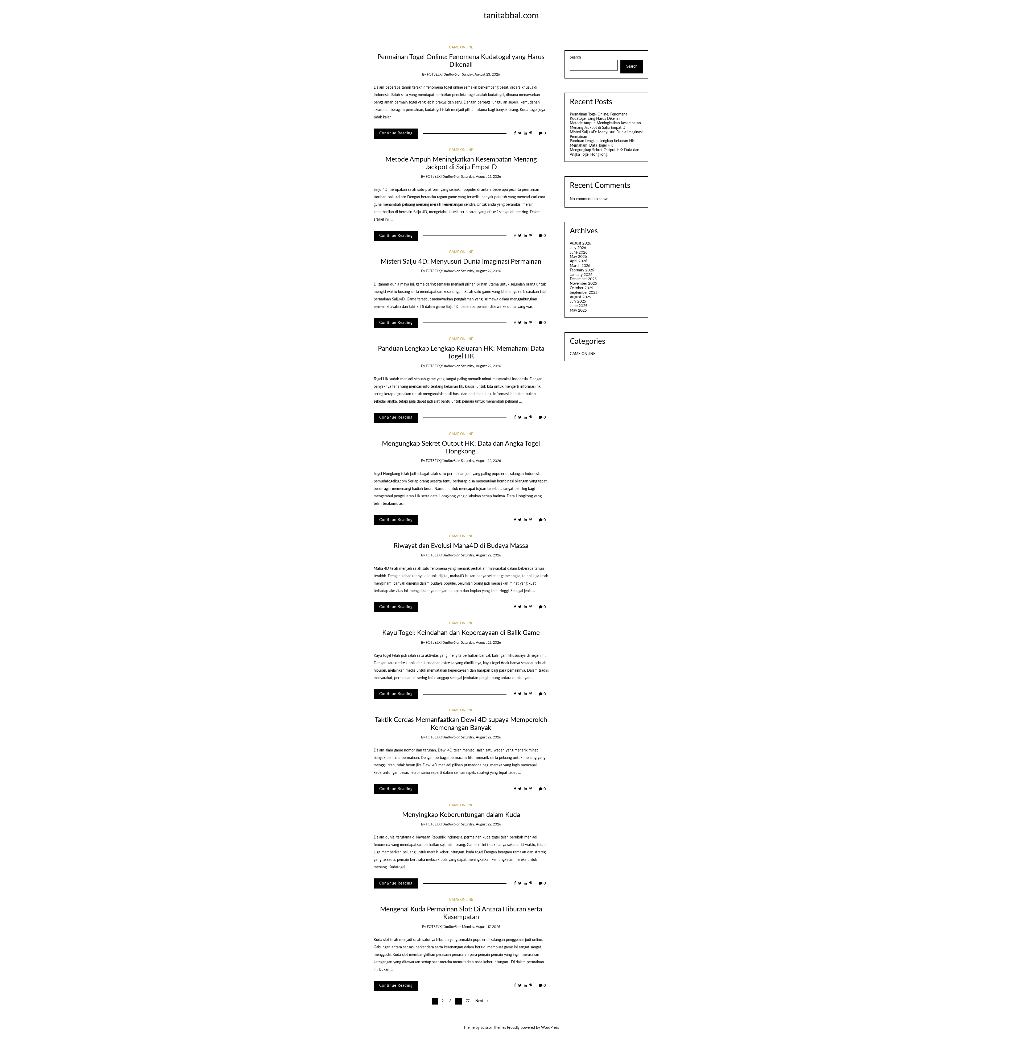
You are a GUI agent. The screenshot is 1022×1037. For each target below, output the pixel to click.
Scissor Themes (493, 1028)
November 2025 (583, 284)
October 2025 (581, 288)
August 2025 (580, 297)
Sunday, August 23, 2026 (481, 74)
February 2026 (582, 270)
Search (575, 57)
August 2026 (580, 243)
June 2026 (578, 252)
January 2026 (581, 275)
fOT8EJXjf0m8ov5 (442, 74)
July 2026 (578, 248)
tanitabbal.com (511, 16)
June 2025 (578, 306)
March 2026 (580, 266)
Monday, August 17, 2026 (481, 927)
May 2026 (578, 257)
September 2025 (583, 293)
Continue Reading (396, 133)
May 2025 (578, 310)
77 (467, 1001)
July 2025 (578, 301)
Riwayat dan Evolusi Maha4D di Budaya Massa (461, 546)
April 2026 (578, 261)
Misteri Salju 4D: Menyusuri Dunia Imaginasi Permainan (461, 261)
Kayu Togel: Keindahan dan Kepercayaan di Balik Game (461, 633)
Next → (481, 1001)
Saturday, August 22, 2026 (481, 177)
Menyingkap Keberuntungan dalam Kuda (461, 815)
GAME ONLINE (461, 47)
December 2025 (583, 279)
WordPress (550, 1028)
